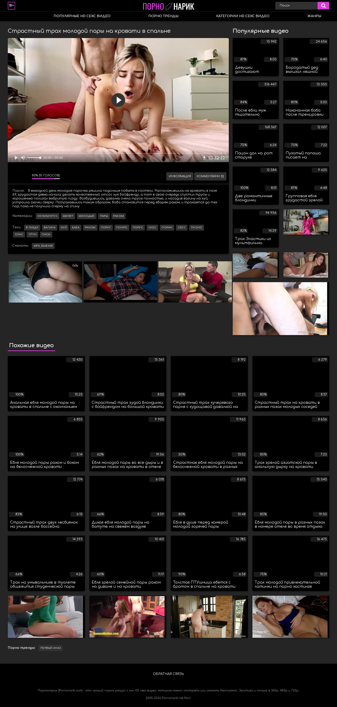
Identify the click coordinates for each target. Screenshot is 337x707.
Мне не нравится (25, 176)
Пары (104, 216)
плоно (196, 227)
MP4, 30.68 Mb (43, 245)
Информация (180, 176)
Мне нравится (14, 176)
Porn (187, 698)
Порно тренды (163, 16)
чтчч (32, 234)
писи (46, 234)
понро (121, 227)
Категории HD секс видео (242, 16)
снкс (19, 234)
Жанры (314, 16)
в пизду (32, 227)
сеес (182, 227)
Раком (118, 216)
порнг (106, 227)
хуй (64, 227)
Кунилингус (48, 216)
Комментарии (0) (210, 176)
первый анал (50, 648)
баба (76, 227)
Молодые (87, 216)
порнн (167, 227)
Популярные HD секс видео (82, 16)
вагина (49, 227)
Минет (68, 216)
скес (152, 227)
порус (138, 227)
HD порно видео (16, 16)
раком (90, 227)
